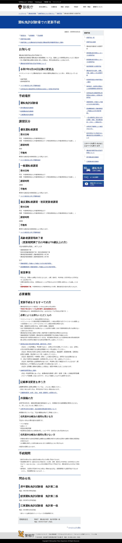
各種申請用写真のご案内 (28, 370)
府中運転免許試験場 (26, 108)
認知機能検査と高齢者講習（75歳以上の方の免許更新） (38, 267)
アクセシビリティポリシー (66, 534)
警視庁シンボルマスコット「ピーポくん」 (21, 534)
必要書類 (31, 35)
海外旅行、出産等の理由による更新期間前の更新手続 (94, 87)
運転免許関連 (32, 13)
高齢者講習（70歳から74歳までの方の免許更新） (36, 263)
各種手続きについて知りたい (46, 13)
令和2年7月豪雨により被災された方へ (94, 128)
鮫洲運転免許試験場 (26, 111)
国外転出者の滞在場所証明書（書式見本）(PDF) (35, 344)
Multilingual (38, 2)
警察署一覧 (47, 2)
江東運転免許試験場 (26, 114)
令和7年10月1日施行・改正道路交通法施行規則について (38, 409)
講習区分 (23, 35)
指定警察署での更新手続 (93, 66)
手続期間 (40, 35)
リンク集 (94, 534)
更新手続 (59, 13)
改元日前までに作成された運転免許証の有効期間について (94, 135)
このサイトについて (42, 534)
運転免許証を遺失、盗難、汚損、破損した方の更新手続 (94, 73)
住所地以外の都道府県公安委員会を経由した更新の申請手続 (39, 89)
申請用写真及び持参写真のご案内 (94, 81)
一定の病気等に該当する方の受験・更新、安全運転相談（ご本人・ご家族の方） (94, 120)
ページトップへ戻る (74, 527)
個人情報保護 (52, 534)
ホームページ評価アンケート (82, 534)
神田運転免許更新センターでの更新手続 (94, 54)
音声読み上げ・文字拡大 (26, 2)
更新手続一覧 (90, 37)
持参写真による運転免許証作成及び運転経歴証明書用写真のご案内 (41, 42)
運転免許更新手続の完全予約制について (33, 63)
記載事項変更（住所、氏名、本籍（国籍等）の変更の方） (39, 392)
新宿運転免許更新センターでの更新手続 (94, 61)
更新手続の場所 (25, 39)
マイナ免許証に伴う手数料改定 (30, 85)
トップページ (22, 13)
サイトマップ (57, 2)
